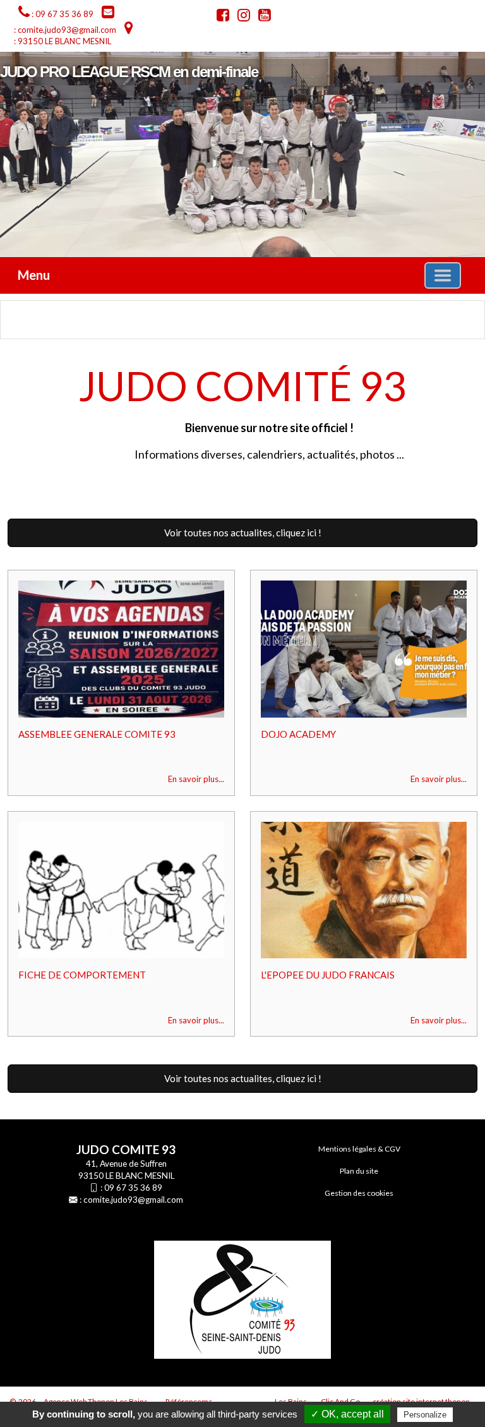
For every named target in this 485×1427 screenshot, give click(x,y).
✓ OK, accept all (347, 1414)
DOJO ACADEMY (298, 734)
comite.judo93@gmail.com (133, 1200)
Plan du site (359, 1171)
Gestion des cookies (359, 1193)
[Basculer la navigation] (442, 275)
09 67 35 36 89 (133, 1188)
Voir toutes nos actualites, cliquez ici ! (242, 532)
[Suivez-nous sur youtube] (261, 17)
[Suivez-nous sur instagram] (240, 17)
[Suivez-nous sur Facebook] (219, 17)
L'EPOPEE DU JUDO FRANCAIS (328, 974)
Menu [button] (34, 274)
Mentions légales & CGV (359, 1148)
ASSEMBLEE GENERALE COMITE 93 (97, 734)
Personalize (425, 1414)
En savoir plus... (196, 779)
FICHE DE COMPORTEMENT (82, 974)
